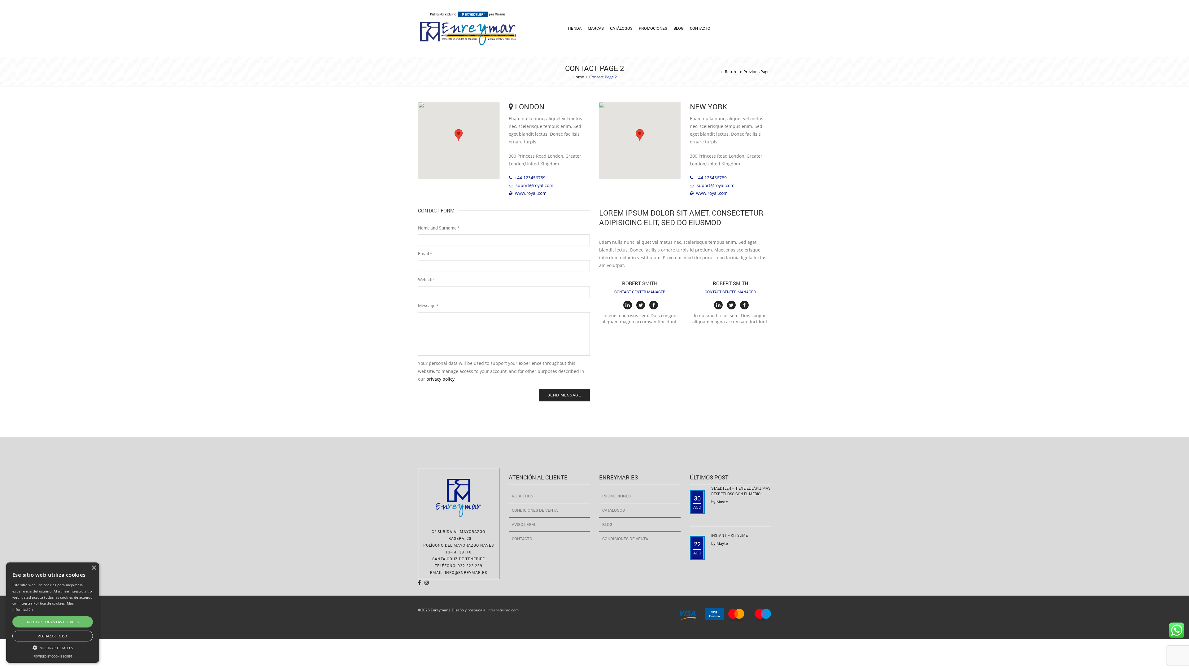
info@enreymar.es (466, 572)
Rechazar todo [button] (52, 636)
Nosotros (522, 495)
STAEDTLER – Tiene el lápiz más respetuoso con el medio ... (740, 491)
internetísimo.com (503, 609)
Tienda (574, 28)
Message (428, 305)
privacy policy (440, 379)
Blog (678, 28)
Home (578, 77)
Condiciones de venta (535, 510)
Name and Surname (438, 228)
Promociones (653, 28)
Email (425, 253)
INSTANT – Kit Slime (729, 535)
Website (425, 279)
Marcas (596, 28)
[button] (459, 135)
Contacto (700, 28)
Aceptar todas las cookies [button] (53, 621)
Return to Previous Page (747, 71)
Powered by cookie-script (52, 656)
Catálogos (621, 28)
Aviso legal (524, 524)
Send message (564, 394)
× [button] (93, 568)
